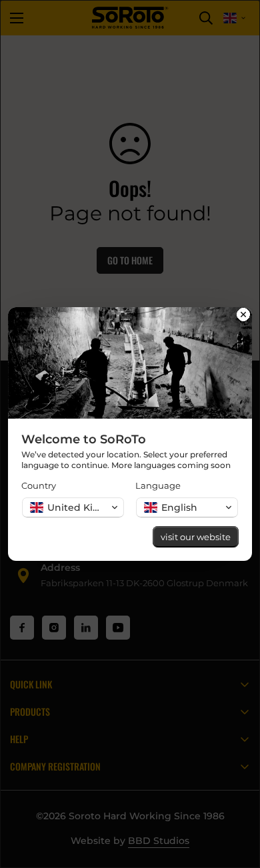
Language (158, 485)
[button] (73, 507)
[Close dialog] (243, 316)
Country (38, 485)
